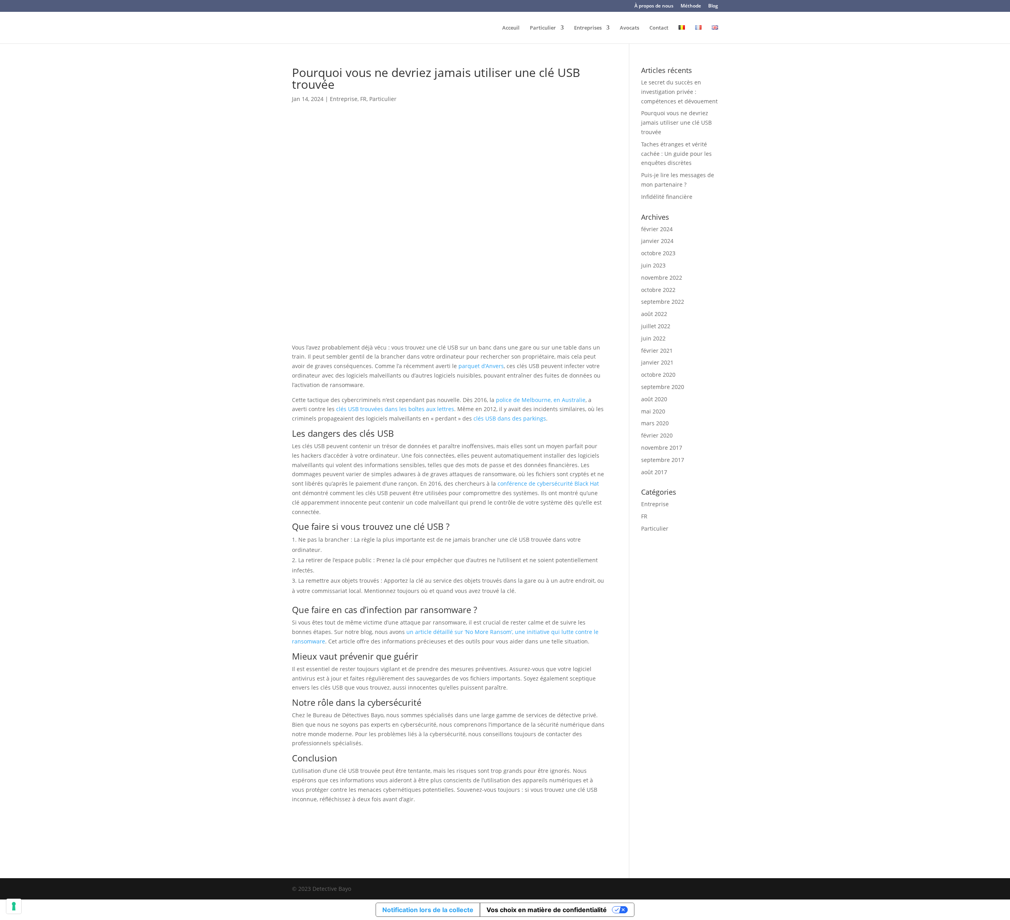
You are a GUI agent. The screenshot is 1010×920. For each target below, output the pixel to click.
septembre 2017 (662, 460)
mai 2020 (653, 411)
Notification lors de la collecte (427, 910)
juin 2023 (653, 265)
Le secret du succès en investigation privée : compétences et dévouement (679, 92)
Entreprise (343, 99)
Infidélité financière (666, 196)
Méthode (691, 6)
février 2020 (657, 435)
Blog (713, 6)
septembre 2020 (662, 387)
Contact (658, 28)
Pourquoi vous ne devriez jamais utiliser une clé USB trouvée (676, 122)
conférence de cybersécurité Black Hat (548, 483)
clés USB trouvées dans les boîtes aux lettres (395, 409)
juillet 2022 (655, 326)
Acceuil (511, 28)
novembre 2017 (661, 447)
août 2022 (654, 314)
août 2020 (654, 399)
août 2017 (654, 472)
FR (363, 99)
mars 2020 (655, 423)
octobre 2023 (658, 253)
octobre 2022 (658, 290)
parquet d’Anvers (481, 366)
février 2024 (657, 229)
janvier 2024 (657, 241)
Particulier (543, 28)
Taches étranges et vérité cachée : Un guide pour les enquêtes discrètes (676, 153)
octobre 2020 (658, 374)
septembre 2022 (662, 301)
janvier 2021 (657, 362)
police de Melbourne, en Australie (540, 400)
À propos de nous (653, 6)
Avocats (629, 28)
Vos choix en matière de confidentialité (546, 910)
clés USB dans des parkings (509, 418)
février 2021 (657, 350)
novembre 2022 (661, 277)
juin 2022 (653, 338)
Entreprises (588, 28)
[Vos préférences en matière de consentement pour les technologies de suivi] (13, 906)
